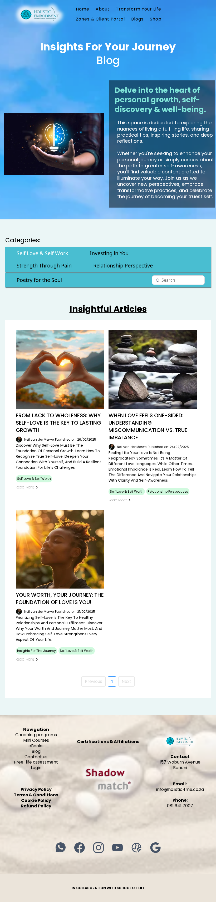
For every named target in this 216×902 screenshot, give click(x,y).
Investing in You (109, 253)
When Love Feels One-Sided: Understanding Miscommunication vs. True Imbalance (148, 426)
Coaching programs (36, 735)
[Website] (136, 847)
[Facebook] (79, 847)
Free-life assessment (36, 762)
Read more (25, 487)
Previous (93, 681)
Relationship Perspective (123, 265)
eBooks (35, 746)
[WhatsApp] (60, 847)
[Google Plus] (155, 847)
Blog (36, 751)
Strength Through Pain (44, 265)
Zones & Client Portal (100, 19)
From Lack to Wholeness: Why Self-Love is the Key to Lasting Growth (58, 423)
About (103, 9)
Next (126, 681)
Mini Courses (36, 740)
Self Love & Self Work (42, 253)
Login (36, 768)
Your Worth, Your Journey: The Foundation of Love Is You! (60, 598)
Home (82, 9)
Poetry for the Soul (39, 280)
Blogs (137, 19)
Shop (155, 19)
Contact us (35, 757)
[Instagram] (98, 847)
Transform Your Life (138, 9)
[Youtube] (117, 847)
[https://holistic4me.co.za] (40, 14)
